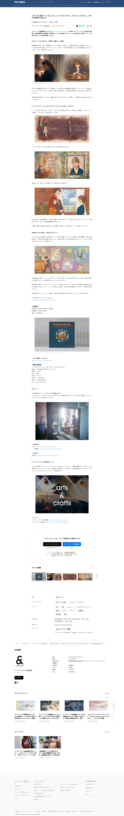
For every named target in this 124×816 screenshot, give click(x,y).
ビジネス (75, 5)
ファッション (57, 5)
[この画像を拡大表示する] (39, 577)
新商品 (58, 610)
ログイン (103, 2)
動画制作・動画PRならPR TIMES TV (42, 787)
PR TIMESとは (18, 786)
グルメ (81, 5)
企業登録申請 (95, 2)
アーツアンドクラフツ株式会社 (39, 643)
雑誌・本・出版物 (61, 602)
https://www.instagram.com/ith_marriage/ (48, 455)
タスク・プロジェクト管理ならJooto (69, 784)
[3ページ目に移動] (107, 697)
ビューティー (48, 5)
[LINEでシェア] (83, 26)
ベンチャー (72, 610)
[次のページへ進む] (96, 576)
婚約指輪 (58, 614)
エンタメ (41, 5)
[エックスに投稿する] (77, 26)
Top (16, 5)
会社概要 (17, 811)
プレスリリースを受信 (85, 2)
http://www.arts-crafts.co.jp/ (75, 656)
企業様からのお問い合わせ (71, 811)
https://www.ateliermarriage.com (59, 31)
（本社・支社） (67, 619)
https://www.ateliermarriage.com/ (48, 446)
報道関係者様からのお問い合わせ (55, 811)
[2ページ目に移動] (106, 697)
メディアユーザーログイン (52, 544)
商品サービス (60, 597)
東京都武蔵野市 (59, 621)
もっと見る (106, 693)
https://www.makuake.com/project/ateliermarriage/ (44, 300)
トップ (17, 643)
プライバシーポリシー (26, 811)
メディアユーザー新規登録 (71, 544)
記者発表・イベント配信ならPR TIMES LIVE (44, 790)
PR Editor (36, 799)
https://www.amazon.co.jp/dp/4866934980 (42, 360)
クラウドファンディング (83, 607)
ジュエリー (70, 607)
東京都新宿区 (58, 619)
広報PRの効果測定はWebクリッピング (42, 796)
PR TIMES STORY (38, 784)
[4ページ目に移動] (108, 697)
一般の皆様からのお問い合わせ (87, 811)
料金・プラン (18, 789)
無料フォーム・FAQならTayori (67, 787)
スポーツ (86, 5)
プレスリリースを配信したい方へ (22, 795)
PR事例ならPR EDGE (65, 790)
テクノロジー (21, 5)
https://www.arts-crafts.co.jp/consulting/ (58, 522)
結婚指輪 (80, 610)
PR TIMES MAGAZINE (39, 793)
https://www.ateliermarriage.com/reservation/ (50, 449)
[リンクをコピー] (91, 26)
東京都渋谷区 (76, 619)
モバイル (29, 5)
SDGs (64, 610)
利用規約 (44, 811)
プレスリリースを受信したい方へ (22, 792)
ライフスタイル (67, 5)
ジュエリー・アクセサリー (76, 602)
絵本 (57, 607)
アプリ (35, 5)
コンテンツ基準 (36, 811)
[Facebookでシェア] (80, 26)
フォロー (19, 677)
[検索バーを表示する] (108, 2)
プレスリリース (25, 643)
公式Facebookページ (90, 784)
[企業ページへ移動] (20, 661)
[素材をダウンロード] (88, 26)
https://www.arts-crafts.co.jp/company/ (58, 520)
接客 (65, 614)
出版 (62, 607)
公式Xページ (88, 791)
